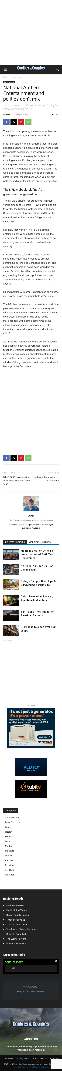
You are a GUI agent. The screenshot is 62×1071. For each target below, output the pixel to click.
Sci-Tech (9, 869)
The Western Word (16, 938)
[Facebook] (6, 122)
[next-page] (10, 642)
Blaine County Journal (17, 914)
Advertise (54, 1058)
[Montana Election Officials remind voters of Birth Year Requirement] (11, 554)
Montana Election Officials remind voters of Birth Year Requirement (37, 554)
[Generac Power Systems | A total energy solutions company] (31, 728)
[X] (13, 122)
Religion (9, 865)
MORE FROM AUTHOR (40, 542)
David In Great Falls (16, 934)
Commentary (17, 77)
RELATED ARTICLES (15, 542)
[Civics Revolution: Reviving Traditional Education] (11, 600)
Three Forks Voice (15, 919)
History (9, 836)
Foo (7, 826)
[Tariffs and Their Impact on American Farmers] (11, 615)
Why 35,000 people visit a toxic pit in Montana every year (16, 480)
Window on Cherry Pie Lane (21, 929)
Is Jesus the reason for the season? (46, 479)
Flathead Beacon (15, 905)
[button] (5, 69)
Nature (9, 855)
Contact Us (9, 1058)
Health (8, 831)
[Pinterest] (21, 122)
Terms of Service (39, 1058)
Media (8, 846)
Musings (9, 850)
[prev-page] (5, 642)
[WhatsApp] (28, 122)
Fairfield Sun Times (16, 910)
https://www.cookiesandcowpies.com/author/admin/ (31, 520)
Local (7, 841)
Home (6, 77)
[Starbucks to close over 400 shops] (11, 630)
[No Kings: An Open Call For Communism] (11, 569)
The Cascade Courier (17, 924)
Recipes (9, 860)
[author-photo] (31, 511)
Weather (9, 874)
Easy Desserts (12, 822)
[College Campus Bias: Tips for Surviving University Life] (11, 584)
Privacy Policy (23, 1058)
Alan (8, 114)
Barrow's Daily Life (16, 943)
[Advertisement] (31, 33)
